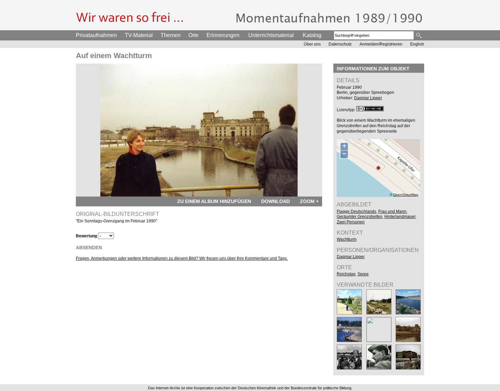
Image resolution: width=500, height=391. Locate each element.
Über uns (312, 44)
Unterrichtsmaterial (271, 35)
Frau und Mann (392, 211)
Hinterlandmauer (399, 216)
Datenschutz (340, 44)
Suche (419, 35)
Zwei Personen (351, 222)
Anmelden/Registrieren (381, 44)
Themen (171, 35)
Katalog (312, 35)
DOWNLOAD (275, 201)
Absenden (89, 247)
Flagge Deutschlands (356, 211)
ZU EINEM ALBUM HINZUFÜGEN (214, 201)
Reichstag (346, 274)
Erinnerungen (222, 35)
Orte (193, 35)
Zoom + (309, 201)
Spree (363, 274)
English (417, 44)
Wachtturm (346, 239)
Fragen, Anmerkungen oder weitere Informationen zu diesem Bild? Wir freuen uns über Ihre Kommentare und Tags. (182, 258)
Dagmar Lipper (368, 98)
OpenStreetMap (405, 195)
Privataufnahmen (96, 35)
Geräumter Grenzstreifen (359, 216)
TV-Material (139, 35)
